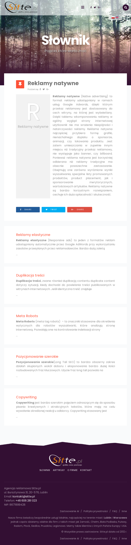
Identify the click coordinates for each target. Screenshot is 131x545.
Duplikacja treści (30, 275)
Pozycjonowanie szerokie (37, 356)
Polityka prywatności (96, 538)
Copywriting (26, 397)
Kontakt (86, 470)
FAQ (114, 538)
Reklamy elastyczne (33, 234)
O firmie (72, 470)
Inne (124, 538)
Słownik (44, 470)
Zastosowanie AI (69, 538)
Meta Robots (27, 316)
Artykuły (59, 470)
